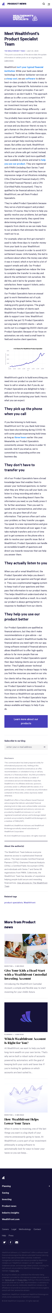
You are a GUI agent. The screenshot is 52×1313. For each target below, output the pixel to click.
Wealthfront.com (10, 1219)
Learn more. (9, 61)
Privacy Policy (22, 1280)
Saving (5, 1193)
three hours (20, 437)
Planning (6, 1186)
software (30, 79)
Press (11, 1236)
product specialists (13, 903)
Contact (37, 1229)
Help (4, 1236)
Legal (13, 1229)
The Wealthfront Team (14, 51)
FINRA (12, 1271)
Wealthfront (29, 903)
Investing (6, 1199)
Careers (5, 1229)
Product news (16, 4)
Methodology (25, 1229)
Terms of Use (9, 1280)
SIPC (17, 1271)
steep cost (11, 79)
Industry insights (10, 1213)
